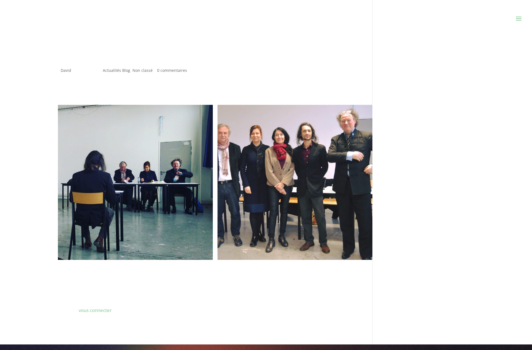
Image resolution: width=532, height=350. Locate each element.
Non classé (142, 70)
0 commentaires (172, 70)
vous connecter (95, 310)
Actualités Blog (116, 70)
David (66, 70)
